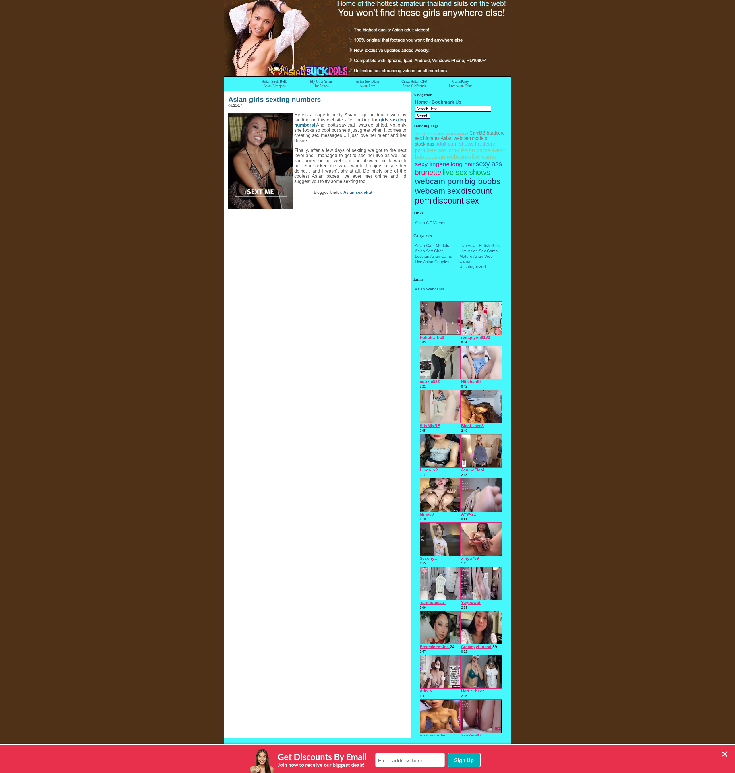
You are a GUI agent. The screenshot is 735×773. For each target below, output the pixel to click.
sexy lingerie (432, 164)
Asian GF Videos (430, 222)
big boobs (482, 181)
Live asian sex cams (478, 251)
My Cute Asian (321, 82)
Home (421, 102)
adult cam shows (454, 144)
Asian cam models (432, 245)
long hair (463, 164)
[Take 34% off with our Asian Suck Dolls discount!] (367, 74)
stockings (424, 144)
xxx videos (436, 133)
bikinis (420, 133)
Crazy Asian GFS (414, 82)
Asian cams (475, 150)
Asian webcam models (464, 138)
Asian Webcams (429, 289)
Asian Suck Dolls (274, 82)
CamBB (477, 133)
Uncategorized (472, 266)
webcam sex (437, 191)
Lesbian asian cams (433, 256)
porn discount (457, 133)
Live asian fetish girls (479, 245)
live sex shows (466, 172)
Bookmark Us (446, 102)
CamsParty (460, 82)
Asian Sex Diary (368, 82)
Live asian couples (432, 261)
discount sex (456, 200)
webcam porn (439, 181)
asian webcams (451, 157)
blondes (431, 138)
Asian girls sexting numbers (274, 99)
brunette (428, 172)
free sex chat (443, 150)
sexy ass (489, 164)
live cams (484, 157)
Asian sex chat (357, 192)
